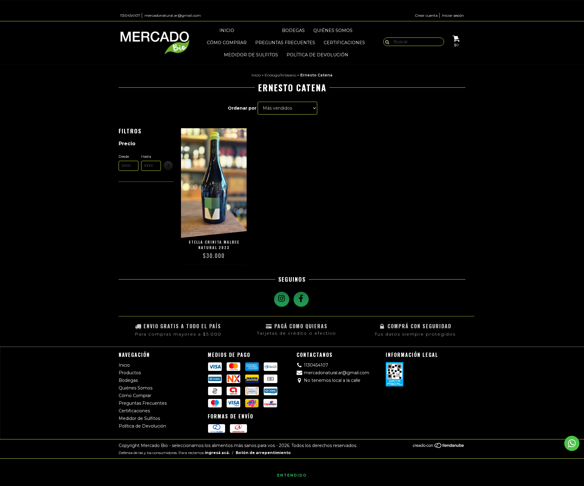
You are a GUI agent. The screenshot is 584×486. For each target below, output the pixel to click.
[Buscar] (385, 41)
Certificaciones (344, 42)
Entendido (292, 475)
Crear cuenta (426, 15)
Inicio (226, 30)
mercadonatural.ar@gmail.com (172, 15)
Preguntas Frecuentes (285, 42)
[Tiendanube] (438, 447)
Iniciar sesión (453, 15)
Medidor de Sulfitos (251, 55)
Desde (124, 156)
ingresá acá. (217, 452)
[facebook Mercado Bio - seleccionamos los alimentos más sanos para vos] (301, 299)
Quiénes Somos (333, 30)
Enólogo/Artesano (280, 75)
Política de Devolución (317, 55)
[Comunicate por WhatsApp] (571, 443)
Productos (258, 30)
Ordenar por (242, 108)
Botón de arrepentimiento (263, 452)
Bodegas (293, 30)
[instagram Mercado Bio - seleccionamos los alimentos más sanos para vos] (281, 299)
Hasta (146, 156)
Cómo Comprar (227, 42)
